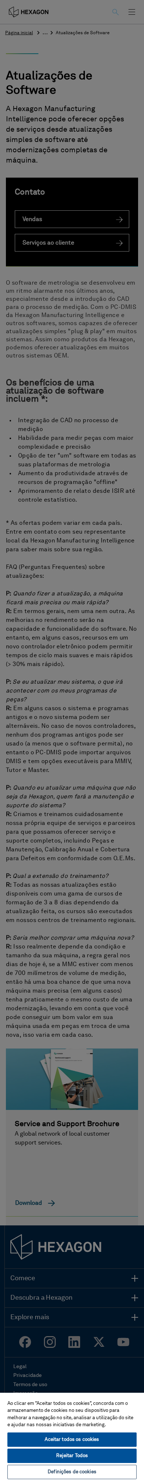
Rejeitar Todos (72, 1455)
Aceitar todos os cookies (72, 1439)
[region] (72, 1436)
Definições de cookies (72, 1472)
